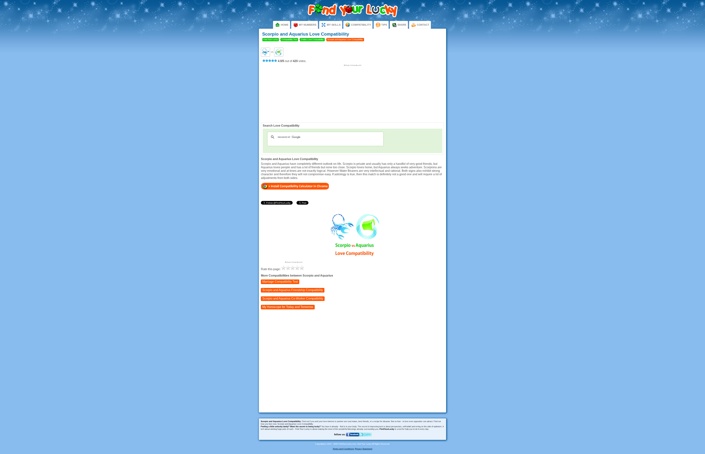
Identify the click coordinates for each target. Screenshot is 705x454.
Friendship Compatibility (292, 290)
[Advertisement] (352, 92)
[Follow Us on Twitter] (365, 438)
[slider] (269, 60)
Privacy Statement (363, 449)
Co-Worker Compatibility (292, 298)
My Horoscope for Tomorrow (287, 306)
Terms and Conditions (343, 449)
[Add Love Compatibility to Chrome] (295, 186)
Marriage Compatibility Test (280, 281)
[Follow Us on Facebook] (352, 438)
